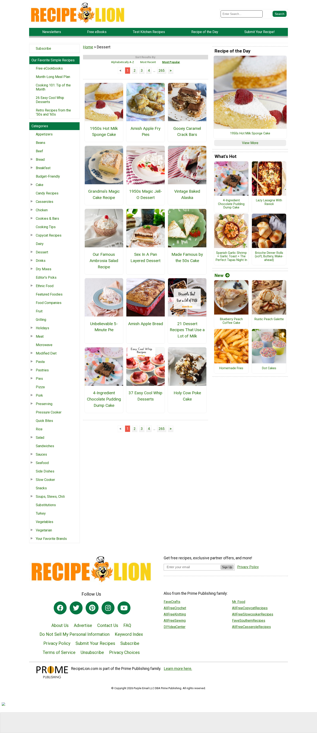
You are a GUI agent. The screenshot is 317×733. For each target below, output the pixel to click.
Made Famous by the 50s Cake (187, 257)
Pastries (42, 370)
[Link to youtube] (124, 607)
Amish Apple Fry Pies (145, 131)
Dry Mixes (43, 269)
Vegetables (44, 522)
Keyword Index (129, 634)
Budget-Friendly (48, 176)
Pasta (40, 362)
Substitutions (46, 505)
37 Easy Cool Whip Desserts (145, 396)
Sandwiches (45, 446)
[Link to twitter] (76, 607)
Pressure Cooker (48, 412)
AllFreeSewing (175, 621)
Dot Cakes (269, 368)
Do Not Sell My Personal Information (74, 634)
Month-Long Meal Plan (53, 77)
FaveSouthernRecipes (248, 621)
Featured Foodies (49, 294)
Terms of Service (59, 652)
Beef (39, 151)
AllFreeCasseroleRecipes (251, 627)
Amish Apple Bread (145, 323)
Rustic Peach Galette (269, 319)
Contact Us (107, 625)
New (219, 275)
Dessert (42, 252)
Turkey (41, 513)
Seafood (42, 463)
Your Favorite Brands (51, 539)
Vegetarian (44, 530)
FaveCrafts (172, 602)
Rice (39, 429)
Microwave (44, 345)
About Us (60, 625)
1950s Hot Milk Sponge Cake (104, 131)
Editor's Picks (46, 277)
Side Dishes (45, 471)
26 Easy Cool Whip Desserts (50, 100)
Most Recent (148, 62)
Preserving (44, 404)
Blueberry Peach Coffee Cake (231, 321)
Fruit (39, 311)
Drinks (41, 261)
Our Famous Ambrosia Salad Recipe (103, 260)
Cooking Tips (46, 227)
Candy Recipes (47, 193)
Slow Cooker (45, 480)
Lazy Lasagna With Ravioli (269, 202)
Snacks (41, 488)
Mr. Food (238, 602)
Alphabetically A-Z (122, 62)
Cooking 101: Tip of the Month (53, 87)
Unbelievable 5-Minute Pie (104, 326)
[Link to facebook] (60, 607)
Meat (40, 336)
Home (88, 47)
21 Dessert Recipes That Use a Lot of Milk (187, 330)
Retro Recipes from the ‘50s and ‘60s (53, 112)
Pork (39, 395)
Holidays (42, 328)
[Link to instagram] (108, 607)
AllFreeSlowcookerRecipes (252, 614)
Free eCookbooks (49, 68)
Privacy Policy (56, 643)
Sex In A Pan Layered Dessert (145, 257)
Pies (39, 379)
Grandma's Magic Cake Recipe (104, 194)
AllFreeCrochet (175, 608)
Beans (40, 143)
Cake (39, 185)
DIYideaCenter (174, 627)
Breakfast (43, 168)
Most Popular (171, 62)
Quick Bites (44, 421)
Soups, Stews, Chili (50, 496)
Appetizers (44, 134)
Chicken (42, 210)
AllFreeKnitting (175, 614)
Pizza (40, 387)
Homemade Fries (231, 368)
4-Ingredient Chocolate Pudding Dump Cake (104, 399)
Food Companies (48, 303)
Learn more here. (178, 668)
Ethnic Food (44, 286)
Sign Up (227, 567)
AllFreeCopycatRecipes (250, 608)
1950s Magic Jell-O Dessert (145, 194)
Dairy (40, 244)
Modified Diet (46, 353)
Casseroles (44, 202)
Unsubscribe (92, 652)
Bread (40, 159)
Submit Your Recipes (95, 643)
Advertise (83, 625)
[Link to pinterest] (92, 607)
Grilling (41, 320)
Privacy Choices (124, 652)
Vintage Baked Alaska (187, 194)
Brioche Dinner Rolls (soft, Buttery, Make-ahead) (269, 256)
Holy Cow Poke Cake (187, 396)
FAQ (127, 625)
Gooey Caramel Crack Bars (187, 131)
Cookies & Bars (47, 218)
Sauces (41, 454)
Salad (40, 438)
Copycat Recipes (48, 235)
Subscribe (43, 48)
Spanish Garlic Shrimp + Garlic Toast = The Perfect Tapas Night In (231, 256)
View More (250, 143)
